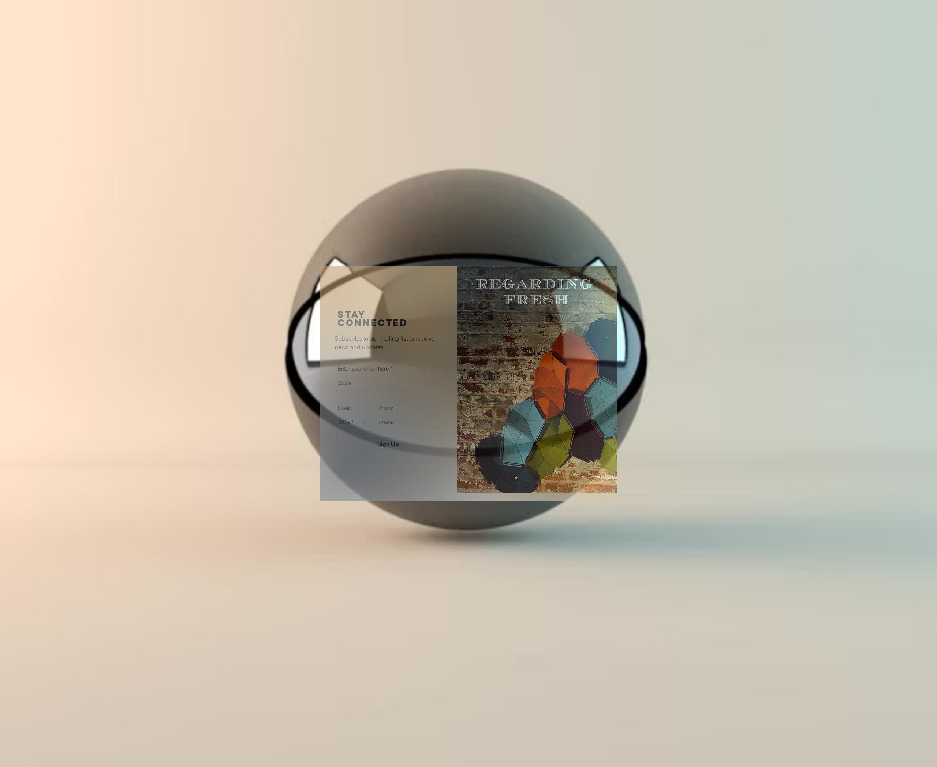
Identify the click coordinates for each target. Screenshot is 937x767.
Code (344, 408)
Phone (385, 408)
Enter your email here (363, 368)
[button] (604, 283)
